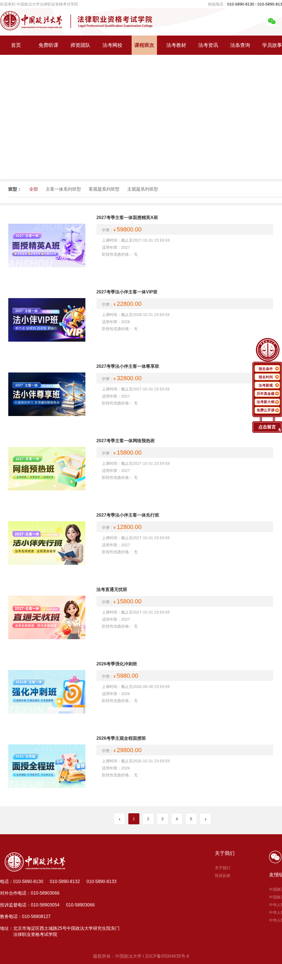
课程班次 (144, 45)
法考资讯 (208, 45)
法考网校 (112, 45)
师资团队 (80, 45)
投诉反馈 (222, 875)
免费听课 (48, 45)
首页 (16, 45)
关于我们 (222, 868)
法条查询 (240, 45)
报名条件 (266, 369)
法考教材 (176, 45)
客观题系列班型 (104, 189)
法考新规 (266, 385)
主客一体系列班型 (63, 189)
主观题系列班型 (142, 189)
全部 (33, 189)
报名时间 (266, 377)
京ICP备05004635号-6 (167, 956)
